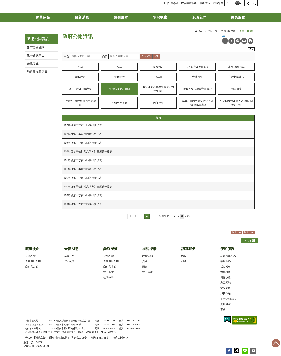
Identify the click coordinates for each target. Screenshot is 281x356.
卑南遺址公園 (33, 261)
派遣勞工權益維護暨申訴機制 (80, 103)
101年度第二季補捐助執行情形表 (83, 169)
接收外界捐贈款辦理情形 (197, 88)
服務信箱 (205, 3)
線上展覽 (108, 272)
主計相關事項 (236, 76)
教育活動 (147, 256)
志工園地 (225, 282)
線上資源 (147, 272)
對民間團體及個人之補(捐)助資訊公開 (236, 103)
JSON (224, 36)
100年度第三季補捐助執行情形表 (83, 204)
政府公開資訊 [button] (38, 39)
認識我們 (199, 17)
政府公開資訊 (35, 47)
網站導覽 (218, 3)
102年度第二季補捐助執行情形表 (83, 134)
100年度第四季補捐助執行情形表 (83, 195)
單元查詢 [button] (251, 49)
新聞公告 (69, 256)
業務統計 (119, 76)
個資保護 (236, 88)
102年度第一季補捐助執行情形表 (83, 142)
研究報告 (158, 66)
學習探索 (160, 17)
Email (244, 41)
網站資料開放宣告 (35, 337)
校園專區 (108, 277)
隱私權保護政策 (58, 337)
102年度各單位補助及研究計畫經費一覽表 (88, 151)
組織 (184, 261)
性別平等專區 (170, 3)
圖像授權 (225, 277)
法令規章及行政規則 (197, 66)
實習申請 (225, 304)
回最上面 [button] (248, 232)
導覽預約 (225, 261)
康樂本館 (30, 256)
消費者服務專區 (37, 71)
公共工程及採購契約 (80, 88)
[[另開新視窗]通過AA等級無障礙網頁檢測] (244, 320)
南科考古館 (31, 266)
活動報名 (225, 266)
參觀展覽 (121, 17)
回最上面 (276, 343)
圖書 (144, 266)
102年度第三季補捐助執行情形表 (83, 125)
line (238, 41)
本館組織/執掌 (236, 66)
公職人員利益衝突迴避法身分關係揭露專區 (197, 103)
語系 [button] (239, 3)
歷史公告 (69, 261)
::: (1, 1)
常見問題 (225, 288)
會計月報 (197, 76)
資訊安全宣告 (79, 337)
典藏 (144, 261)
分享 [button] (248, 3)
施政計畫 (80, 76)
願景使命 (43, 17)
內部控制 (158, 102)
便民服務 (238, 17)
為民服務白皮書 (100, 337)
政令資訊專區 (35, 55)
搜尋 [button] (254, 3)
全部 (80, 66)
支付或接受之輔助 (119, 88)
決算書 (158, 76)
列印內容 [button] (250, 41)
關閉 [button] (251, 240)
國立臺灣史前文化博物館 (48, 6)
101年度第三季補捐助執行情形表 (83, 160)
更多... (223, 309)
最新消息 (82, 17)
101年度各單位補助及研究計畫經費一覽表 (88, 186)
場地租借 (225, 272)
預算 (119, 66)
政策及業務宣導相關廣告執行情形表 (158, 89)
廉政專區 (33, 63)
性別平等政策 (119, 102)
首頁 (201, 31)
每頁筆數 (164, 216)
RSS (228, 3)
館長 (184, 256)
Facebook (225, 41)
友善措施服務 (189, 3)
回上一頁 (236, 232)
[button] (182, 216)
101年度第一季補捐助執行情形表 (83, 177)
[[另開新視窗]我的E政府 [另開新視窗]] (227, 319)
